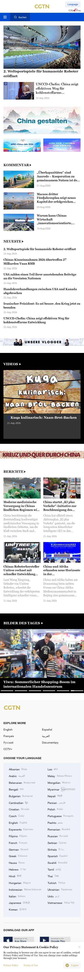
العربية (46, 736)
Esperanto (21, 829)
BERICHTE (13, 471)
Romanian (59, 829)
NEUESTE (12, 241)
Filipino (18, 836)
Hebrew (17, 869)
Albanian (18, 769)
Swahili (57, 862)
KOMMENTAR (16, 165)
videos (11, 364)
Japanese (19, 902)
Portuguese (60, 816)
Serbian (57, 843)
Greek (18, 856)
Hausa (17, 862)
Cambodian (18, 803)
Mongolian (59, 782)
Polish (55, 809)
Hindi (15, 876)
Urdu (53, 896)
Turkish (56, 883)
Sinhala (56, 849)
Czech (16, 816)
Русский (8, 742)
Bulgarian (21, 796)
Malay (60, 776)
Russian (58, 836)
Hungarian (20, 883)
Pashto (55, 822)
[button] (21, 409)
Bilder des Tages (22, 623)
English (7, 729)
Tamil (54, 869)
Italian (17, 896)
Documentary (50, 742)
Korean (17, 909)
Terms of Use (30, 965)
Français (8, 736)
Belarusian (22, 782)
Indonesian (25, 889)
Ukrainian (60, 889)
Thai (53, 876)
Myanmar (61, 789)
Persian (56, 803)
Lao (53, 769)
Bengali (16, 789)
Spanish (57, 856)
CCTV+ (7, 749)
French (18, 843)
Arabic (17, 776)
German (18, 849)
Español (47, 729)
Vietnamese (61, 902)
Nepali (55, 796)
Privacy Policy (10, 965)
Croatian (19, 809)
